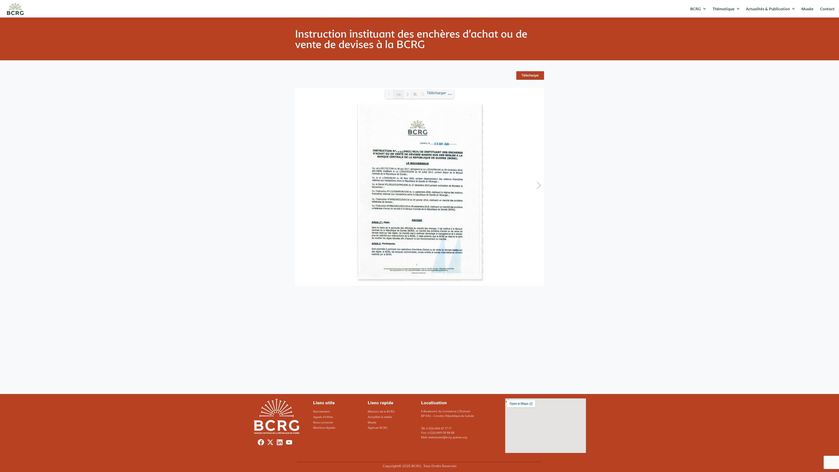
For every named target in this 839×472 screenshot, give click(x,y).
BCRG (695, 8)
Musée (807, 8)
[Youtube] (290, 443)
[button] (530, 75)
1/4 (398, 94)
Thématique (723, 8)
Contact (827, 8)
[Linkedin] (280, 443)
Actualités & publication (768, 8)
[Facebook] (262, 443)
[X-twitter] (271, 443)
